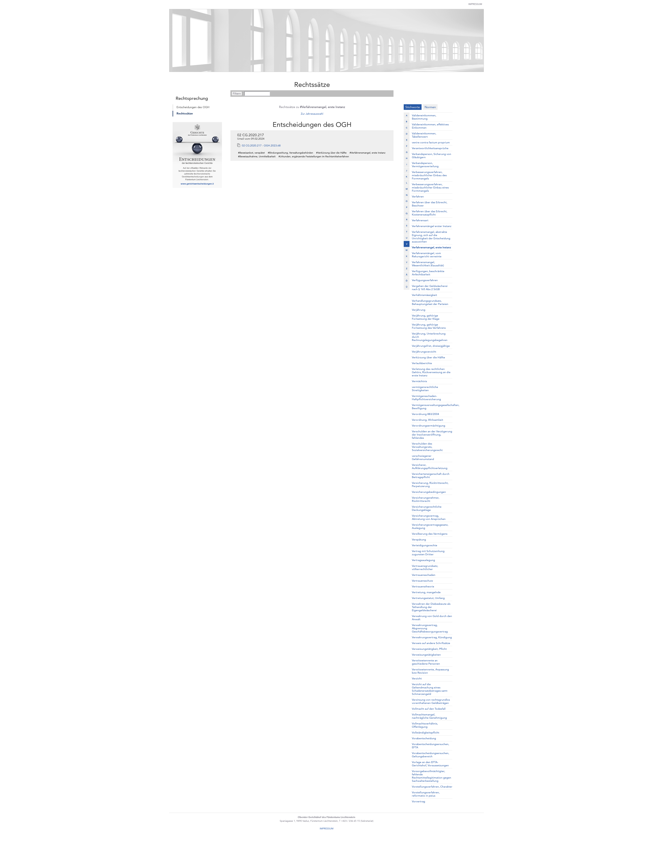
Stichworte (412, 107)
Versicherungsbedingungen (429, 492)
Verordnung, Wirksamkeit (427, 419)
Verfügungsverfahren (425, 280)
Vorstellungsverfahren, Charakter (432, 786)
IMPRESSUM (326, 828)
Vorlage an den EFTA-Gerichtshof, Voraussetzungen (430, 764)
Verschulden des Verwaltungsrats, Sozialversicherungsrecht (427, 447)
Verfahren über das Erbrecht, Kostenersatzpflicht (429, 213)
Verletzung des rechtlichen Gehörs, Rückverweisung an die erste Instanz (431, 372)
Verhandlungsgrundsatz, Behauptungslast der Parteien (430, 302)
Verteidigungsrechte (424, 545)
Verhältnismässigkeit (424, 295)
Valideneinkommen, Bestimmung (424, 117)
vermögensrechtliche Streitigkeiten (425, 388)
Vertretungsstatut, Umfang (428, 598)
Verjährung (418, 309)
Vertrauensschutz (422, 580)
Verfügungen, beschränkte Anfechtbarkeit (428, 273)
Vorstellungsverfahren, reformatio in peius (426, 794)
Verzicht (417, 678)
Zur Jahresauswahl (312, 113)
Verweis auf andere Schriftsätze (431, 643)
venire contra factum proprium (431, 142)
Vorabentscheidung (424, 738)
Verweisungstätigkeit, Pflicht (429, 648)
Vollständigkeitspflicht (425, 732)
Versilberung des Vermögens (429, 533)
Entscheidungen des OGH (193, 107)
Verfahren (418, 196)
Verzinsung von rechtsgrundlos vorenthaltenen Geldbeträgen (431, 701)
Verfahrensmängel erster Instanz (431, 226)
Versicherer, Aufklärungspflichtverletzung (429, 466)
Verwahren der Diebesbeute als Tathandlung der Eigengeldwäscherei (431, 607)
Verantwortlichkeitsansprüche (430, 148)
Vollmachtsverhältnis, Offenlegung (425, 725)
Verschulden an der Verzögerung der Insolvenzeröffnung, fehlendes (432, 434)
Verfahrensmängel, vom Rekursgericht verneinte (426, 255)
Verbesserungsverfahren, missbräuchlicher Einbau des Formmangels (429, 175)
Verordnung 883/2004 (425, 414)
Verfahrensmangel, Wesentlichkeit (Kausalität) (428, 264)
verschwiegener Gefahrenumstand (423, 457)
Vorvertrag (418, 801)
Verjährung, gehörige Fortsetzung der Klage (425, 317)
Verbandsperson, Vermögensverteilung (425, 164)
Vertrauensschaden (423, 574)
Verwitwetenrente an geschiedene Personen (426, 662)
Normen (430, 107)
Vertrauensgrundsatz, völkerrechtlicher (425, 567)
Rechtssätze (185, 113)
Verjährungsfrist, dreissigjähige (431, 345)
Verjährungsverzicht (424, 351)
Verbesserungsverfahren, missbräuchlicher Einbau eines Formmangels (430, 187)
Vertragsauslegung (423, 560)
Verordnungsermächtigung (428, 425)
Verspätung (419, 539)
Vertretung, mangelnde (426, 592)
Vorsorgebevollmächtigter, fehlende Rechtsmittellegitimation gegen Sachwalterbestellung (431, 776)
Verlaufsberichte (422, 363)
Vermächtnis (419, 381)
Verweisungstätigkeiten (426, 654)
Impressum (475, 4)
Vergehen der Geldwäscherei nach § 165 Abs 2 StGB (430, 287)
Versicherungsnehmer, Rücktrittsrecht (425, 499)
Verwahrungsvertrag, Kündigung (432, 637)
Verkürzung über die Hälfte (428, 357)
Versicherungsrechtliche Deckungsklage (426, 508)
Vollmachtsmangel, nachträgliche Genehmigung (429, 716)
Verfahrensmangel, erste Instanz (431, 247)
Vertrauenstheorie (423, 586)
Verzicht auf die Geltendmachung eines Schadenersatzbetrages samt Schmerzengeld (429, 689)
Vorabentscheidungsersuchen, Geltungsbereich (430, 754)
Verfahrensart (420, 220)
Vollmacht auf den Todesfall (429, 708)
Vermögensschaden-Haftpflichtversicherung (426, 397)
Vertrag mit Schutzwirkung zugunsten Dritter (428, 552)
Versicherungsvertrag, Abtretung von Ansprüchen (429, 517)
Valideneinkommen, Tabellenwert (424, 135)
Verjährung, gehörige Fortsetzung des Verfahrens (429, 326)
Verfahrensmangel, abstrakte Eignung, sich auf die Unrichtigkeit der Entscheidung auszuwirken (431, 236)
